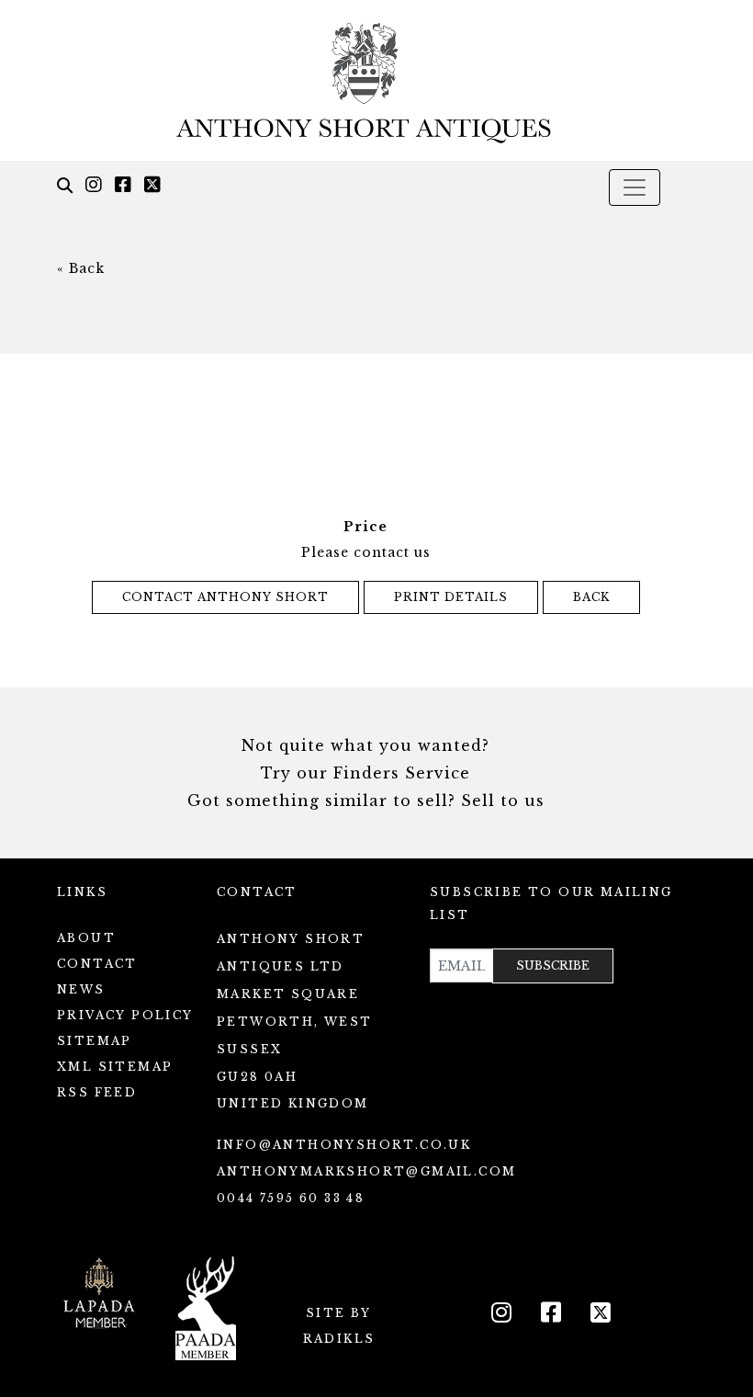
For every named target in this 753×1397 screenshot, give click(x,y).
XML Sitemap (115, 1066)
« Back (81, 268)
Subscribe (553, 965)
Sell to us (503, 800)
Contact (97, 964)
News (81, 989)
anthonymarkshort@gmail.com (366, 1171)
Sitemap (94, 1041)
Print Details (451, 597)
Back (591, 597)
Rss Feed (97, 1092)
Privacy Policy (125, 1015)
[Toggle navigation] (634, 187)
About (86, 938)
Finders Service (401, 773)
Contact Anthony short (225, 597)
